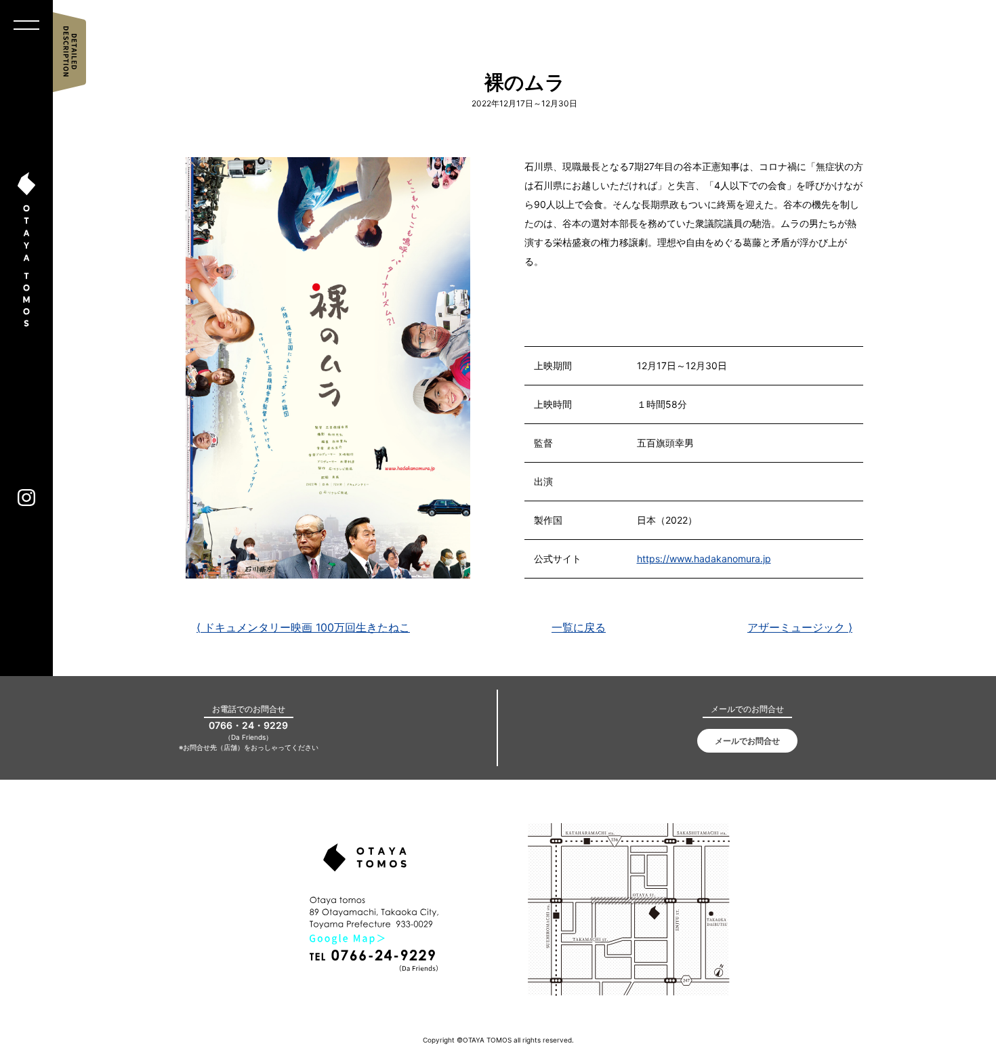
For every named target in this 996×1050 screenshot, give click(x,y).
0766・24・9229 (248, 725)
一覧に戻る (579, 627)
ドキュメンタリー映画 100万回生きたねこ (303, 627)
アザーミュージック (799, 627)
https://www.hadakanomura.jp (704, 558)
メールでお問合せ (747, 741)
